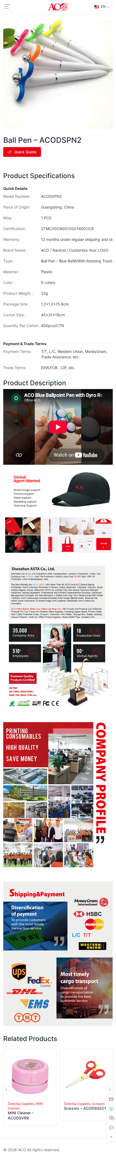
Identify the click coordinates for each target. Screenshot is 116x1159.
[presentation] (6, 1089)
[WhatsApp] (111, 1108)
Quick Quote (25, 152)
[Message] (111, 1099)
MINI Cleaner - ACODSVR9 (20, 1115)
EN (103, 6)
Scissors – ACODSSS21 (85, 1108)
